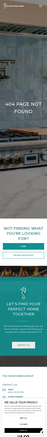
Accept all (23, 430)
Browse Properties (23, 255)
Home (23, 246)
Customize (23, 424)
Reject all (23, 418)
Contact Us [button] (23, 345)
